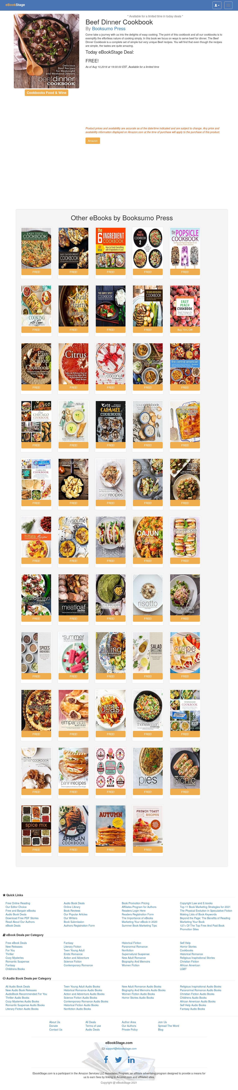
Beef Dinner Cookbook (119, 21)
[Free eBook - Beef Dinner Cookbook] (46, 51)
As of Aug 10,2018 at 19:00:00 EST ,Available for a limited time (122, 67)
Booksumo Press (109, 28)
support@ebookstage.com (121, 1048)
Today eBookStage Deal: (110, 51)
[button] (93, 141)
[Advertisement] (155, 96)
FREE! (92, 60)
